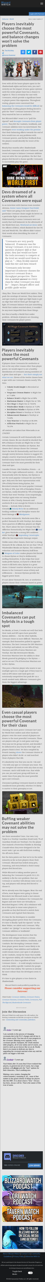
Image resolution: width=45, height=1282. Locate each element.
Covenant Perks (23, 1000)
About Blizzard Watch (11, 1254)
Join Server (34, 1165)
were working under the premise (26, 130)
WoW (12, 19)
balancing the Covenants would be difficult (20, 106)
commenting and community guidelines (20, 1020)
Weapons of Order (12, 553)
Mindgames (24, 514)
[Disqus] (22, 1056)
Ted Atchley (9, 50)
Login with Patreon (37, 14)
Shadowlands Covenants (21, 1002)
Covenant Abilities (19, 997)
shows (18, 752)
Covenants (34, 1000)
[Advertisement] (23, 1103)
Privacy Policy (18, 1256)
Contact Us (25, 1254)
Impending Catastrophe (28, 535)
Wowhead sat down (28, 225)
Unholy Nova (17, 509)
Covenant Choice (33, 997)
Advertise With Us (32, 1256)
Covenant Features (9, 1000)
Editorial (5, 19)
